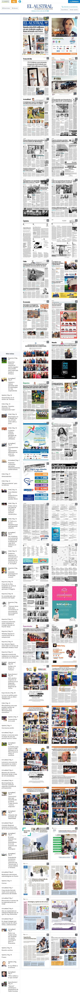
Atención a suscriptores (70, 7)
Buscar (15, 8)
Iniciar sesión (74, 9)
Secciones (7, 8)
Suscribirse (64, 9)
